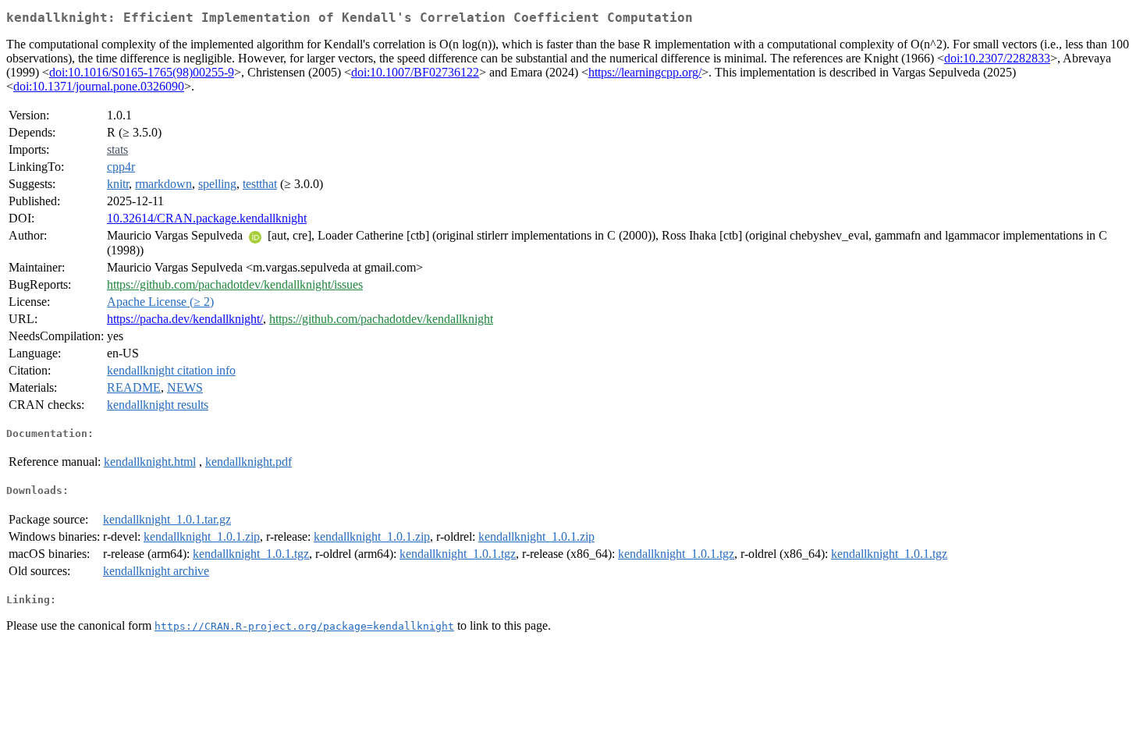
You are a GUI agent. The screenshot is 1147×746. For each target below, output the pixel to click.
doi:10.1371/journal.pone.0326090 (98, 86)
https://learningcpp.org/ (644, 72)
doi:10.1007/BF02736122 (415, 72)
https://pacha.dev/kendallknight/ (185, 318)
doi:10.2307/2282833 (997, 58)
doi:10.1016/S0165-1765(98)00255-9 (141, 72)
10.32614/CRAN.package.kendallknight (207, 218)
